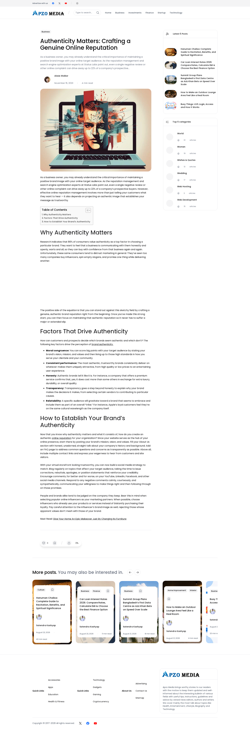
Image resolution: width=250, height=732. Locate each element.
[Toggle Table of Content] (86, 210)
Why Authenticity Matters (57, 214)
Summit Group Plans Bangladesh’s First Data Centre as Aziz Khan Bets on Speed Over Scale (198, 80)
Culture (41, 590)
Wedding (182, 173)
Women (181, 147)
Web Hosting (184, 186)
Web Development (187, 200)
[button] (77, 3)
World (180, 133)
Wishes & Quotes (186, 160)
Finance (96, 591)
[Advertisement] (95, 284)
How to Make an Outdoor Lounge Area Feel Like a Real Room (198, 94)
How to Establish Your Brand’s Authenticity (67, 221)
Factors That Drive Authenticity (61, 218)
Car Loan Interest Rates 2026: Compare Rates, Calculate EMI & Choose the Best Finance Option (198, 65)
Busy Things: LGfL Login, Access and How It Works (197, 106)
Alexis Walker (61, 75)
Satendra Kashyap (46, 625)
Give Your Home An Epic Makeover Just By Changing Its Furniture (89, 519)
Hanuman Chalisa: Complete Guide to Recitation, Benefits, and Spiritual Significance (198, 52)
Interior (193, 590)
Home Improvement (177, 590)
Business (46, 31)
